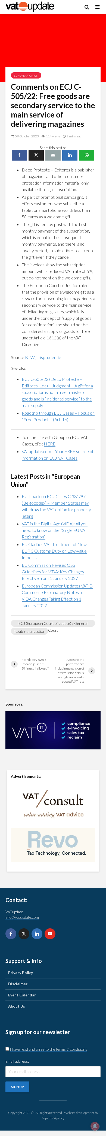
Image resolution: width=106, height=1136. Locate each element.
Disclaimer (17, 983)
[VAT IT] (53, 730)
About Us (16, 1006)
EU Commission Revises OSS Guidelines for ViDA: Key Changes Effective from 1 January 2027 (53, 571)
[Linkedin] (37, 933)
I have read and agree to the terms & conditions (48, 1049)
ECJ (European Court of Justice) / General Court (53, 624)
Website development (79, 1113)
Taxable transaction (29, 631)
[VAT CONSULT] (53, 803)
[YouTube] (50, 933)
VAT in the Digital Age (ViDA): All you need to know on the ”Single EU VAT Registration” (55, 530)
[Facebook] (10, 933)
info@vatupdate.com (22, 917)
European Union (26, 75)
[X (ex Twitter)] (23, 933)
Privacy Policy (20, 972)
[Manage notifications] (95, 1126)
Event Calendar (22, 995)
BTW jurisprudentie (43, 357)
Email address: (17, 1061)
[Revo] (53, 844)
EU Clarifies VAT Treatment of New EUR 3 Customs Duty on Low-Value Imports (54, 551)
